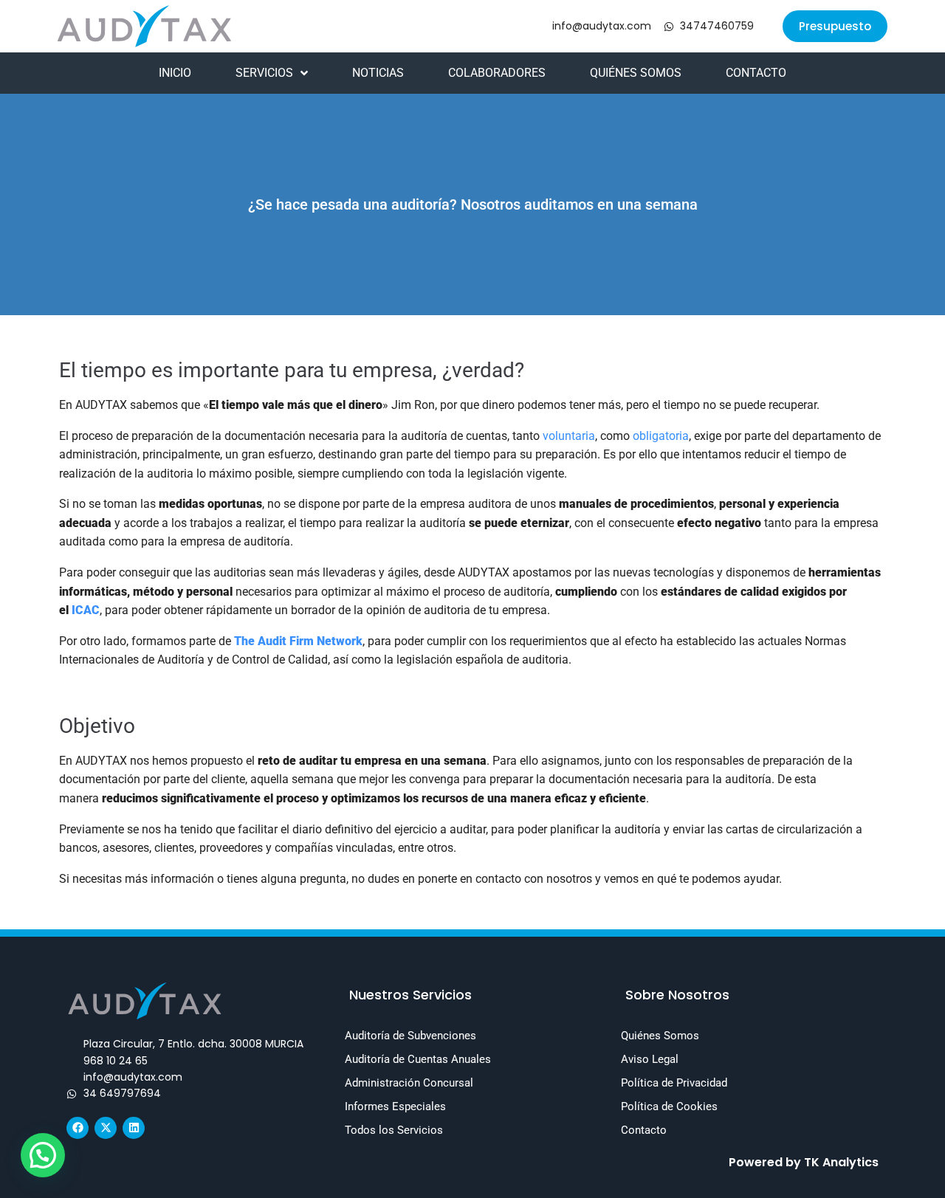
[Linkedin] (134, 1128)
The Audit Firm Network (298, 641)
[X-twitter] (105, 1128)
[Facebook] (77, 1128)
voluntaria (569, 436)
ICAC (86, 610)
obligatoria (661, 436)
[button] (835, 26)
